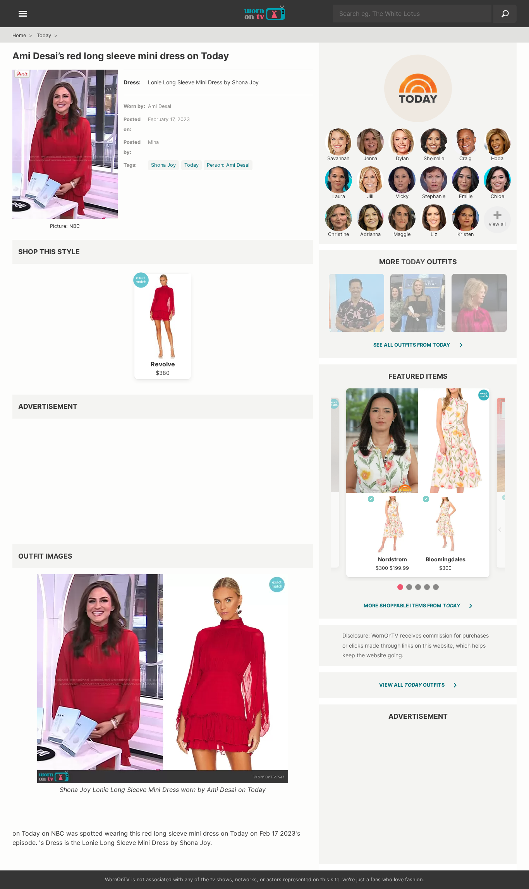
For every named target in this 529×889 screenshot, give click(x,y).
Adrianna (370, 234)
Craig (465, 158)
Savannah (338, 158)
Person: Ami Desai (228, 165)
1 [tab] (400, 587)
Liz (434, 234)
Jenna (370, 158)
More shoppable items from (412, 606)
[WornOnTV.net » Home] (265, 13)
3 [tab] (418, 587)
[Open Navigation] (22, 14)
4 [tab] (427, 587)
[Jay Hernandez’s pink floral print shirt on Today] (356, 303)
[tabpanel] (417, 482)
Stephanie (433, 196)
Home (19, 35)
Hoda (497, 158)
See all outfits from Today (411, 345)
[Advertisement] (162, 478)
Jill (370, 196)
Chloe (497, 196)
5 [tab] (436, 587)
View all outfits (412, 685)
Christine (338, 234)
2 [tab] (409, 587)
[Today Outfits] (418, 88)
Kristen (465, 234)
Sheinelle (434, 158)
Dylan (402, 158)
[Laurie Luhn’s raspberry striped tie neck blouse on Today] (479, 303)
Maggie (401, 234)
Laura (338, 196)
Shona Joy (163, 165)
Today (44, 35)
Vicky (402, 196)
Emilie (465, 196)
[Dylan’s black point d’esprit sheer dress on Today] (417, 303)
